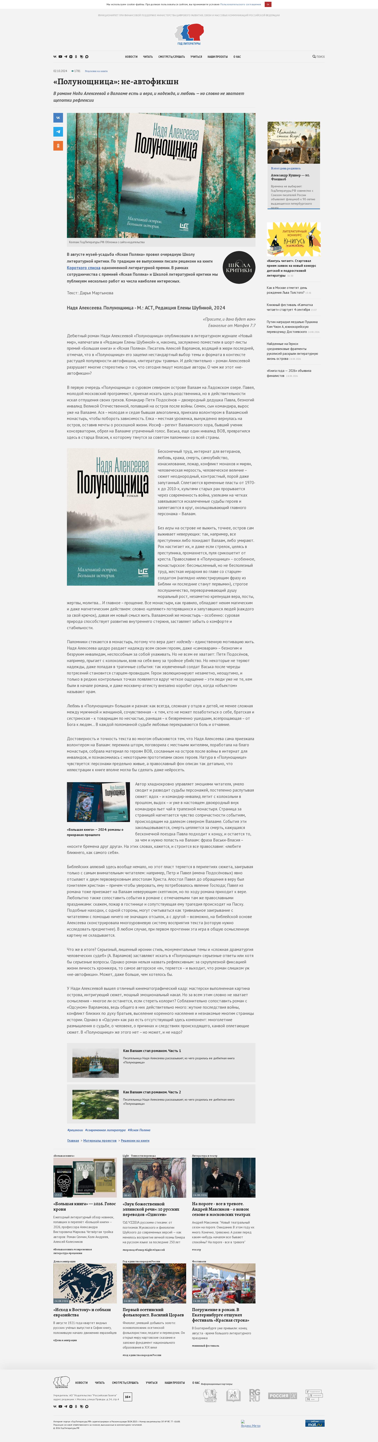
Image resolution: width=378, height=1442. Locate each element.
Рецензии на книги (96, 71)
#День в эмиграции (65, 1340)
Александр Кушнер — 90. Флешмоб (290, 177)
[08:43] (154, 1159)
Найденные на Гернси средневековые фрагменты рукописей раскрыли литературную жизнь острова (292, 351)
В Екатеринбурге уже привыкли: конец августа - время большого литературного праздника (221, 1333)
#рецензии (75, 1130)
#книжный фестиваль (205, 1345)
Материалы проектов (100, 1140)
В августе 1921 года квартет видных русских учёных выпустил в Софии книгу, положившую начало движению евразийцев (85, 1328)
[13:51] (85, 1159)
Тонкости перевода (143, 1155)
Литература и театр (204, 1155)
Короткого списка (83, 267)
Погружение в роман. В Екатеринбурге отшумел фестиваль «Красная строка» (220, 1315)
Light (126, 1155)
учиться (196, 57)
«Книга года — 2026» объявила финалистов (289, 373)
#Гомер (139, 1250)
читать (148, 57)
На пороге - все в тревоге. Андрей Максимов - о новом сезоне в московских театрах (221, 1209)
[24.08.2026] (224, 1159)
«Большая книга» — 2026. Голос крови (84, 1206)
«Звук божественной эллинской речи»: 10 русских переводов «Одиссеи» (151, 1209)
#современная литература (105, 1130)
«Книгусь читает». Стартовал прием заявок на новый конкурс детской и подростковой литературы (291, 268)
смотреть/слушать (171, 57)
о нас (237, 57)
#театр (196, 1249)
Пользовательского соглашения (240, 4)
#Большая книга (63, 1249)
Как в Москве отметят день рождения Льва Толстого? (289, 290)
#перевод (129, 1250)
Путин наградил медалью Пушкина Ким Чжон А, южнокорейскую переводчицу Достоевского (293, 327)
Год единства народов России (141, 1261)
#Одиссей (158, 1250)
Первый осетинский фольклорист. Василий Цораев (153, 1312)
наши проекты (218, 57)
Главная (73, 1140)
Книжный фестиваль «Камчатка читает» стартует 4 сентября (292, 307)
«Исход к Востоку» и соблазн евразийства (82, 1312)
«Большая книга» (63, 1155)
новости (131, 57)
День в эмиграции (64, 1261)
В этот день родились (286, 168)
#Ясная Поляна (139, 1130)
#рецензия (75, 1253)
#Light (148, 1250)
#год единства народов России (142, 1355)
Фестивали (199, 1261)
